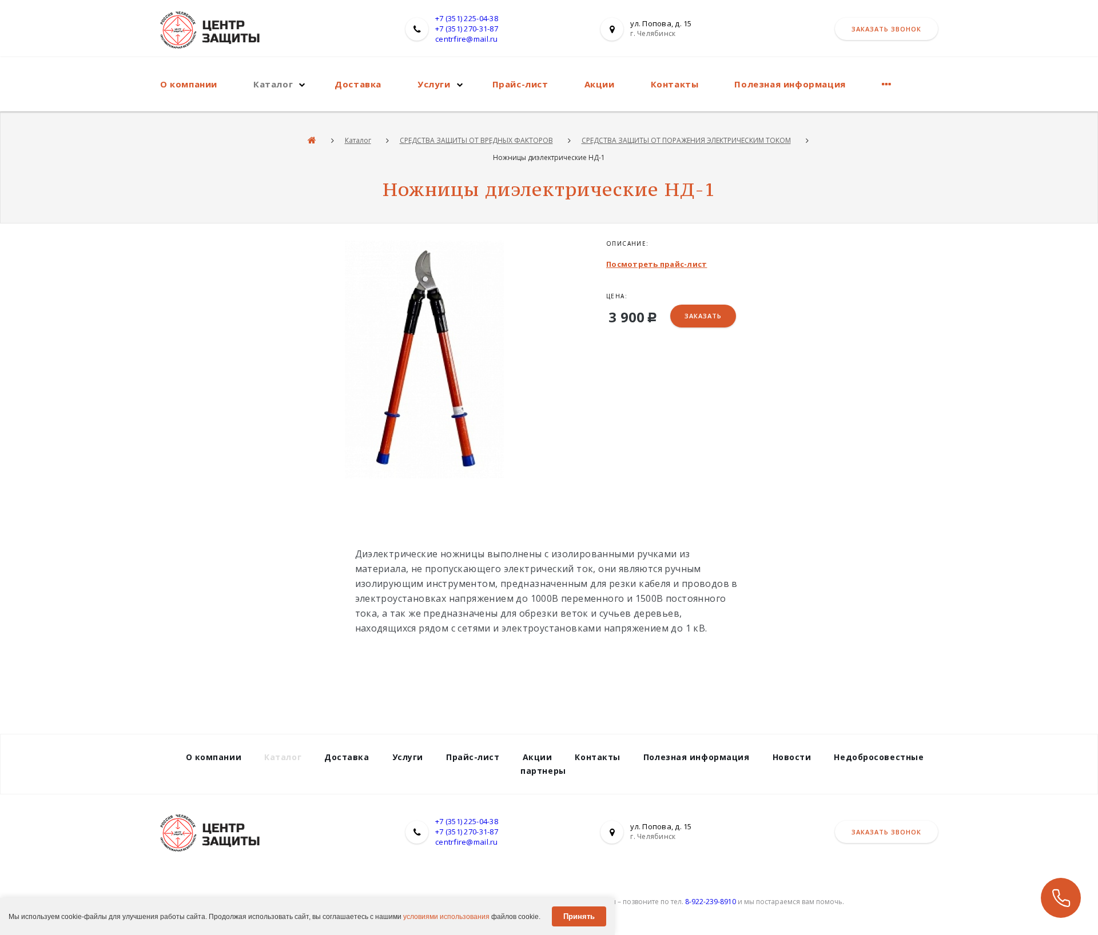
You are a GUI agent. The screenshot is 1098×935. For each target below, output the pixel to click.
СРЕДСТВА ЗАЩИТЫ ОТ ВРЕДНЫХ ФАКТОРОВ (476, 140)
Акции (599, 84)
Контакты (675, 84)
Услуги (434, 84)
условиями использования (446, 917)
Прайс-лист (520, 84)
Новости (792, 757)
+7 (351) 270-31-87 (466, 28)
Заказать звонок (886, 29)
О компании (188, 84)
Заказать (703, 315)
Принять (579, 916)
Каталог (273, 84)
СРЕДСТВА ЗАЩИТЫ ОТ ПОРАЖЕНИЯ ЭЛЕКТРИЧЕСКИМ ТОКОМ (686, 140)
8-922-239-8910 (710, 901)
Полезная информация (789, 84)
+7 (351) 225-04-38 (466, 18)
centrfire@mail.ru (466, 39)
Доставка (358, 84)
